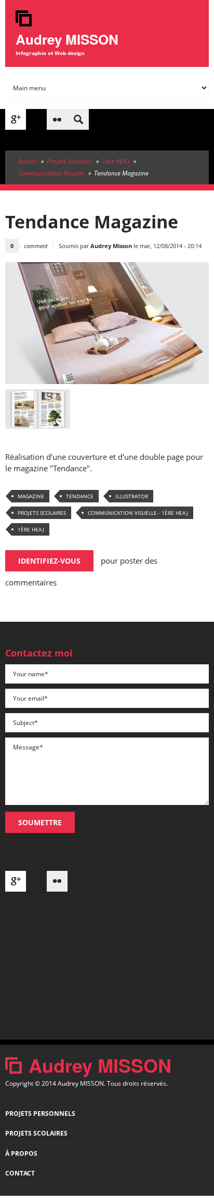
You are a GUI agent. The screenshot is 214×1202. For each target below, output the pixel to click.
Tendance (79, 496)
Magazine (31, 496)
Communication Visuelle (51, 173)
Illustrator (131, 496)
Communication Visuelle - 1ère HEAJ (138, 512)
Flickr (57, 119)
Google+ (15, 119)
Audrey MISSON (67, 39)
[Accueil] (24, 23)
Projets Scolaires (69, 161)
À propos (21, 1153)
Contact (20, 1173)
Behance (36, 119)
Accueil (27, 161)
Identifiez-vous (49, 561)
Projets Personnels (40, 1113)
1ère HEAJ (115, 161)
